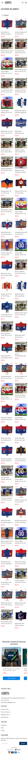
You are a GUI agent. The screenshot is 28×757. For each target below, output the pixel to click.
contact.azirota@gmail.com (8, 702)
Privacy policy (5, 709)
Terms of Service (5, 712)
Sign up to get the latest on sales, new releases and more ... (14, 739)
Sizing (2, 730)
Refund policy (4, 717)
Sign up (23, 743)
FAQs (2, 728)
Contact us (4, 725)
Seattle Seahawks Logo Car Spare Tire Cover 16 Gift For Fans (11, 669)
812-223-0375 (5, 700)
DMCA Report (10, 749)
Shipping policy (5, 714)
